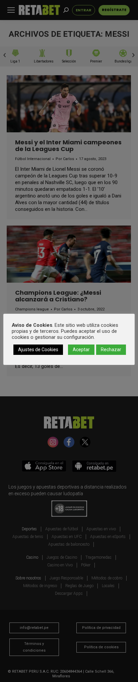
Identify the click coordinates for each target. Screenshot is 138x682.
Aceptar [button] (81, 349)
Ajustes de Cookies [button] (38, 349)
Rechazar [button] (111, 349)
